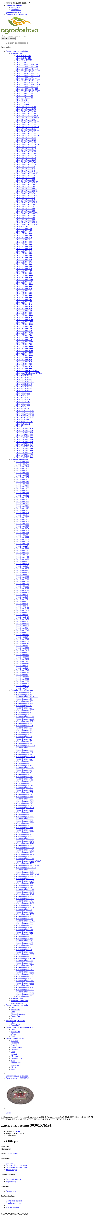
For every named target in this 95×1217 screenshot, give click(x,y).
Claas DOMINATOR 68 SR (27, 191)
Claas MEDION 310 (24, 375)
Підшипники (16, 1047)
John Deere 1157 (22, 497)
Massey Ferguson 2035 (25, 710)
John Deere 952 (22, 628)
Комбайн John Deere (19, 459)
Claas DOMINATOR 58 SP (27, 182)
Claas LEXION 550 (24, 282)
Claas (13, 1007)
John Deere (15, 1009)
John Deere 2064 (22, 535)
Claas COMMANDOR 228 (27, 89)
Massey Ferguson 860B (25, 954)
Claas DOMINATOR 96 (25, 215)
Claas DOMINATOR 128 (26, 142)
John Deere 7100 (22, 577)
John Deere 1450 (22, 521)
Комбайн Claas (17, 53)
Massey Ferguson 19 (24, 706)
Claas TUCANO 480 (24, 448)
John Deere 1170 (22, 508)
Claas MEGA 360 (23, 406)
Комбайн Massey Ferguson (22, 690)
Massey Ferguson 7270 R (26, 876)
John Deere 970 (22, 666)
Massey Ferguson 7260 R (26, 868)
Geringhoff (15, 1025)
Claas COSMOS (22, 104)
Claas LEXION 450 (24, 249)
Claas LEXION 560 (24, 286)
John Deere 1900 (22, 526)
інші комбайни (17, 1003)
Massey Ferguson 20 (24, 708)
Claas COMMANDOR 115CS (28, 80)
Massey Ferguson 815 (24, 930)
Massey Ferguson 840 (24, 941)
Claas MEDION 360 (24, 388)
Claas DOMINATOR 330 (26, 160)
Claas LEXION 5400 (24, 280)
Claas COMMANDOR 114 (27, 73)
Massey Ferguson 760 (24, 912)
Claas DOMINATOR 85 (25, 206)
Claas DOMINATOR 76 (25, 193)
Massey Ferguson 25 (24, 734)
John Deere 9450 (22, 617)
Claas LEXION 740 (24, 328)
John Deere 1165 (22, 501)
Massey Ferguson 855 (24, 947)
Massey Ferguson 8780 (25, 965)
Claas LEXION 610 (24, 304)
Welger (13, 1034)
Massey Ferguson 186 (24, 701)
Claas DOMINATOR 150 (26, 151)
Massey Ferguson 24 (24, 730)
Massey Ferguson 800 (24, 923)
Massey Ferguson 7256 (25, 859)
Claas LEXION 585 (24, 295)
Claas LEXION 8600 (24, 348)
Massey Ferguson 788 (24, 919)
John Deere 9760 (22, 670)
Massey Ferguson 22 (24, 723)
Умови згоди (11, 1170)
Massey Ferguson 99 (24, 996)
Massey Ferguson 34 (24, 763)
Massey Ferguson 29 (24, 743)
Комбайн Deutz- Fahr (19, 1001)
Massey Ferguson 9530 (25, 972)
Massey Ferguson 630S (25, 823)
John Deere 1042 (22, 466)
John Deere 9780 (22, 672)
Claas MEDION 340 (24, 384)
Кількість (5, 1146)
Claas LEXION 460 (24, 253)
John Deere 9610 (22, 650)
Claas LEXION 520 (24, 271)
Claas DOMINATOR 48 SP (27, 173)
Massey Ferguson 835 (24, 938)
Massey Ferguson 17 (24, 699)
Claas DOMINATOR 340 (26, 162)
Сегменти (15, 1049)
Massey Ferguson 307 (24, 752)
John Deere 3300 (22, 553)
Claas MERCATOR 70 (25, 415)
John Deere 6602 (22, 570)
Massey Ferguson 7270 (25, 872)
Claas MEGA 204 (23, 397)
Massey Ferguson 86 (24, 950)
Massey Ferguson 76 (24, 910)
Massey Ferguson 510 (24, 794)
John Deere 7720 (22, 586)
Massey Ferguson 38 (24, 770)
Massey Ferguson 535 (24, 810)
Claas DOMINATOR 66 (25, 184)
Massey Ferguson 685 (24, 830)
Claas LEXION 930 (24, 360)
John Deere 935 (22, 601)
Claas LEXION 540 (24, 277)
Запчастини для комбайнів (17, 51)
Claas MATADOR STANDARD (29, 373)
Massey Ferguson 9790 (25, 990)
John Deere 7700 (22, 584)
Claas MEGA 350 (23, 404)
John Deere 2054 (22, 528)
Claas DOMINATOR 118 (26, 138)
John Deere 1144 (22, 490)
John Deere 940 (22, 606)
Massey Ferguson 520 (24, 799)
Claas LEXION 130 (24, 229)
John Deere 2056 (22, 530)
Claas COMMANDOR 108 (27, 67)
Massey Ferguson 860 (24, 952)
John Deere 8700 (22, 590)
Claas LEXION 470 (24, 260)
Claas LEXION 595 (24, 300)
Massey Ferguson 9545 (25, 976)
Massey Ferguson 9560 (25, 981)
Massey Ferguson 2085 (25, 719)
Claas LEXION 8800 (24, 353)
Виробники (11, 1191)
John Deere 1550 (22, 524)
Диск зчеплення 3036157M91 (18, 1078)
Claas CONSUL (22, 100)
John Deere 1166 (22, 504)
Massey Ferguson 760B (25, 914)
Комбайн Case (17, 998)
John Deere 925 (22, 595)
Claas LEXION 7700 (24, 342)
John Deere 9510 (22, 626)
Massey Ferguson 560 (24, 812)
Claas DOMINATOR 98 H (26, 220)
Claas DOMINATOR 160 (26, 153)
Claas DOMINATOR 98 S (26, 222)
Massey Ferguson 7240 (25, 841)
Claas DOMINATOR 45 (25, 169)
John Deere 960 (22, 646)
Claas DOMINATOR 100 (26, 107)
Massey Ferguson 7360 (25, 896)
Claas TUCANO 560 (24, 453)
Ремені (14, 1045)
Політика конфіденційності (17, 1167)
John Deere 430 (22, 555)
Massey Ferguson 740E (25, 903)
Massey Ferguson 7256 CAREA (28, 861)
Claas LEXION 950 (24, 362)
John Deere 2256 (22, 541)
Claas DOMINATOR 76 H (26, 195)
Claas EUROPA (22, 226)
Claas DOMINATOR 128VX (27, 144)
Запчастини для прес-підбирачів (19, 1027)
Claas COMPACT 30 (24, 98)
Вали (13, 1069)
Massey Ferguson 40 (24, 772)
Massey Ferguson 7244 (25, 845)
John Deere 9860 (22, 677)
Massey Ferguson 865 (24, 961)
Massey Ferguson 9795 (25, 992)
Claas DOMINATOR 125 (26, 140)
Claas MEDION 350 (24, 386)
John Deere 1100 (22, 486)
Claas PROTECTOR (24, 422)
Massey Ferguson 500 (24, 788)
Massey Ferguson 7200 (25, 836)
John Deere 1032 (22, 464)
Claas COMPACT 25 (24, 96)
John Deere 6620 (22, 572)
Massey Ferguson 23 (24, 728)
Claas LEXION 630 (24, 308)
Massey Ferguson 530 (24, 805)
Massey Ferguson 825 (24, 934)
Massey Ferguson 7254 (25, 856)
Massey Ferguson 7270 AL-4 (27, 874)
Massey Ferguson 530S (25, 808)
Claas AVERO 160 (23, 56)
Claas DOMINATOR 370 (26, 164)
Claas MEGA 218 (23, 402)
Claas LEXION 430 (24, 244)
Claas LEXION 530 (24, 273)
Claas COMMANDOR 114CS (28, 76)
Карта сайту (11, 1181)
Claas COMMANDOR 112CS (28, 71)
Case (13, 1012)
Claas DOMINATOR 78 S (26, 202)
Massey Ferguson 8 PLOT (26, 921)
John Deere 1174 (22, 510)
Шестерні (15, 1056)
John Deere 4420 (22, 559)
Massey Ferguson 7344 (25, 890)
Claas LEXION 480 (24, 264)
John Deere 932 (22, 599)
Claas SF (19, 426)
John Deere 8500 (22, 588)
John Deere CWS (23, 688)
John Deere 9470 (22, 619)
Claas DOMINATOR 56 (25, 178)
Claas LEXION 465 (24, 255)
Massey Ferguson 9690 (25, 985)
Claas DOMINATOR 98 (25, 218)
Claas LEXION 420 (24, 242)
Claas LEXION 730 (24, 326)
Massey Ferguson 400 (24, 774)
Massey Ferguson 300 (24, 750)
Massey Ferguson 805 (24, 925)
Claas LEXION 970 (24, 366)
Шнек (13, 1067)
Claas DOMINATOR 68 (25, 186)
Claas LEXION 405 (24, 235)
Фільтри (14, 1041)
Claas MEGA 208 (23, 399)
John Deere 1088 (22, 484)
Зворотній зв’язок (13, 1179)
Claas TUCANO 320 (24, 428)
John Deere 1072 (22, 477)
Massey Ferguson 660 (24, 825)
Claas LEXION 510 (24, 269)
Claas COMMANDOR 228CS (28, 91)
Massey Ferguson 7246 (25, 850)
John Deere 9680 (22, 663)
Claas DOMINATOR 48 (25, 171)
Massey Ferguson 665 (24, 828)
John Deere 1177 (22, 515)
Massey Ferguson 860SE (25, 958)
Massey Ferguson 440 (24, 783)
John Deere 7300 (22, 579)
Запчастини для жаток (15, 1021)
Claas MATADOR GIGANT (27, 371)
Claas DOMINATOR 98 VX (27, 224)
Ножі (13, 1052)
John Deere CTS (22, 686)
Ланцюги (15, 1043)
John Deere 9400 (22, 608)
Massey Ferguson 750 (24, 905)
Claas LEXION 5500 (24, 284)
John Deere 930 (22, 597)
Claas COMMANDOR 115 (27, 78)
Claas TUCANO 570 (24, 455)
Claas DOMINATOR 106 (26, 111)
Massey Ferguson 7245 (25, 848)
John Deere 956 (22, 637)
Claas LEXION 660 (24, 313)
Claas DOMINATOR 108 (26, 113)
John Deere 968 (22, 661)
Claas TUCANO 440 (24, 439)
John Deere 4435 (22, 564)
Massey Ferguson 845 (24, 943)
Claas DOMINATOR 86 (25, 209)
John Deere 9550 (22, 635)
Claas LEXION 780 (24, 344)
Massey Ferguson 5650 (25, 816)
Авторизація (16, 10)
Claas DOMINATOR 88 (25, 211)
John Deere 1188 (22, 519)
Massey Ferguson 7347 (25, 894)
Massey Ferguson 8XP (25, 967)
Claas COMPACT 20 (24, 93)
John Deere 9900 (22, 679)
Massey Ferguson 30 (24, 748)
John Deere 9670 (22, 659)
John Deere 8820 (22, 592)
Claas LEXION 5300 (24, 275)
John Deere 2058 (22, 533)
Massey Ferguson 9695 (25, 987)
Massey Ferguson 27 (24, 739)
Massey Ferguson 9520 (25, 970)
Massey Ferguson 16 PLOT (27, 697)
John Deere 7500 (22, 581)
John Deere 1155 (22, 493)
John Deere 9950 (22, 683)
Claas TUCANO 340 (24, 433)
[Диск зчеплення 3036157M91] (20, 1109)
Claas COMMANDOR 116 (27, 82)
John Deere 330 (22, 550)
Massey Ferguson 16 (24, 694)
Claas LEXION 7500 (24, 333)
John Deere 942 (22, 612)
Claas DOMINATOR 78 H (26, 200)
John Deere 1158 (22, 499)
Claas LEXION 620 (24, 306)
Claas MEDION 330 (24, 379)
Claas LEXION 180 (24, 231)
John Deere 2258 (22, 544)
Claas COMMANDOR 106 (27, 64)
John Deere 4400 (22, 557)
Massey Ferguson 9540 (25, 974)
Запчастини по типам (15, 1038)
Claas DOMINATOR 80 (25, 204)
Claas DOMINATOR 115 (26, 129)
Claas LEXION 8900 (24, 355)
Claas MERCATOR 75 (25, 417)
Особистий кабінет (14, 1201)
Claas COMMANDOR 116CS (28, 84)
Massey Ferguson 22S (24, 726)
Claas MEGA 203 (23, 395)
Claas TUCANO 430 (24, 437)
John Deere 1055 (22, 470)
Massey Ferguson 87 (24, 963)
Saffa (18, 1131)
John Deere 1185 (22, 517)
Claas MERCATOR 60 (25, 413)
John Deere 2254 (22, 539)
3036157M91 (12, 1153)
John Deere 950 (22, 621)
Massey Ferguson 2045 (25, 712)
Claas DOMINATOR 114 (26, 124)
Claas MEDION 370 (24, 391)
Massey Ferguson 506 (24, 790)
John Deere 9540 (22, 630)
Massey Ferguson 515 (24, 797)
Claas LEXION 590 (24, 297)
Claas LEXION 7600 (24, 337)
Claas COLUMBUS (24, 60)
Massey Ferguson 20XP (25, 721)
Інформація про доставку (16, 1165)
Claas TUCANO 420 (24, 435)
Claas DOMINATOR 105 (26, 109)
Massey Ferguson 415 (24, 779)
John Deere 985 (22, 675)
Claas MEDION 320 (24, 377)
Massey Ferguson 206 (24, 714)
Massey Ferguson (18, 1014)
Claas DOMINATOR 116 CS (27, 135)
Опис (8, 1113)
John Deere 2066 (22, 537)
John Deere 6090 (22, 568)
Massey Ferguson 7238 (25, 839)
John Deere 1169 (22, 506)
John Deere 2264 (22, 546)
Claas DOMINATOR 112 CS (27, 122)
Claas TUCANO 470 (24, 446)
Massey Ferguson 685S (25, 832)
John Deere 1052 (22, 468)
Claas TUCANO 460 (24, 444)
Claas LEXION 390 (24, 233)
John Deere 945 (22, 615)
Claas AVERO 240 (23, 58)
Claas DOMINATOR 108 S (27, 115)
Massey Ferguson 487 (24, 785)
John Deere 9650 (22, 655)
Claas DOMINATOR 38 (25, 167)
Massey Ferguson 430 (24, 781)
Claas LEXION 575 (24, 291)
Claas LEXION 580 (24, 293)
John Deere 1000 (22, 462)
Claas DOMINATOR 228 (26, 155)
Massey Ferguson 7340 (25, 887)
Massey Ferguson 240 (24, 732)
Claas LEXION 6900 (24, 324)
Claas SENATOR (23, 424)
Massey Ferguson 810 (24, 927)
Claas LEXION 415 (24, 240)
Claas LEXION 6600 (24, 315)
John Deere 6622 (22, 575)
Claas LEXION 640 (24, 311)
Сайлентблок (16, 1058)
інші (12, 1018)
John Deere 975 (22, 668)
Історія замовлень (13, 1203)
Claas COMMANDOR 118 (27, 87)
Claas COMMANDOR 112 (27, 69)
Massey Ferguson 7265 (25, 870)
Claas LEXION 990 (24, 368)
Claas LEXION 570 (24, 289)
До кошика (6, 1149)
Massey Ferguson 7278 (25, 885)
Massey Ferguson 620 (24, 819)
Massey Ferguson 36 (24, 765)
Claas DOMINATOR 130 (26, 147)
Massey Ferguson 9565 (25, 983)
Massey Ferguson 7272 (25, 879)
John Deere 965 (22, 652)
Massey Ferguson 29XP (25, 745)
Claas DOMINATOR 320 (26, 158)
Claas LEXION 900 (24, 357)
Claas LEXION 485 (24, 266)
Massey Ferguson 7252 (25, 854)
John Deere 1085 (22, 482)
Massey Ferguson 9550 (25, 978)
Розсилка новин (12, 1207)
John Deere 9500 (22, 623)
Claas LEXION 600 (24, 302)
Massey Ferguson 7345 (25, 892)
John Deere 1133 (22, 488)
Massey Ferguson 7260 (25, 863)
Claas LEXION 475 (24, 262)
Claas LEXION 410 (24, 237)
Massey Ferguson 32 (24, 759)
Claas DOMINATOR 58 (25, 180)
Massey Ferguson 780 (24, 916)
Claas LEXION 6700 (24, 320)
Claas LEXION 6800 (24, 322)
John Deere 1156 (22, 495)
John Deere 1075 (22, 479)
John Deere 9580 (22, 643)
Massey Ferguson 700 (24, 834)
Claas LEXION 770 (24, 340)
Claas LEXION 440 (24, 246)
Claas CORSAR (22, 102)
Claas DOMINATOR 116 (26, 133)
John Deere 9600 (22, 648)
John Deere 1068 (22, 475)
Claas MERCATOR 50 (25, 411)
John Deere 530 (22, 566)
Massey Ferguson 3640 (25, 768)
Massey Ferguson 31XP (25, 757)
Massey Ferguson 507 (24, 792)
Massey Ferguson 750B (25, 907)
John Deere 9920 (22, 681)
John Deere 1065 (22, 473)
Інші (13, 1036)
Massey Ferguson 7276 (25, 883)
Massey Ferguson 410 (24, 777)
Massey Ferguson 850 (24, 945)
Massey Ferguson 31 (24, 754)
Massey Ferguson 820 (24, 932)
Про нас (9, 1163)
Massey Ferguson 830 (24, 936)
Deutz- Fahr (15, 1016)
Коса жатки (16, 1063)
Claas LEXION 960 (24, 364)
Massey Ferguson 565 (24, 814)
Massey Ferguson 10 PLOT (27, 692)
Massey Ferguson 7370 (25, 899)
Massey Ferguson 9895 (25, 994)
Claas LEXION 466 (24, 257)
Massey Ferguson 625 (24, 821)
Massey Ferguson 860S (25, 956)
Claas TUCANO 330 (24, 430)
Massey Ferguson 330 (24, 761)
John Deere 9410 (22, 610)
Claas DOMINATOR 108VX (27, 118)
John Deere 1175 (22, 513)
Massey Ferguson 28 (24, 741)
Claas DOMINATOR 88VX (27, 213)
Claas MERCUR (22, 419)
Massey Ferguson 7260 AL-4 (27, 865)
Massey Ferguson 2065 (25, 717)
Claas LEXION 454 (24, 251)
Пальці (14, 1054)
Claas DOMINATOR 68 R (26, 189)
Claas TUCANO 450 (24, 442)
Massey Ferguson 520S (25, 801)
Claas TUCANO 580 (24, 457)
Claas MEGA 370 (23, 408)
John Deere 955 (22, 632)
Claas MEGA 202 (23, 393)
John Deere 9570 (22, 641)
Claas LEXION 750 (24, 331)
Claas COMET (22, 62)
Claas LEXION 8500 (24, 346)
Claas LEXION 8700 (24, 351)
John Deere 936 (22, 604)
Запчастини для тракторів (17, 1005)
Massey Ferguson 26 (24, 737)
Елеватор (15, 1065)
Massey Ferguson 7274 (25, 881)
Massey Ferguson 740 (24, 901)
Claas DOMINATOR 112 (26, 120)
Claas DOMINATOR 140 (26, 149)
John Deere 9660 (22, 657)
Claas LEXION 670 (24, 317)
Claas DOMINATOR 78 (25, 198)
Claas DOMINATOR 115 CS (27, 131)
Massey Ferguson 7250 (25, 852)
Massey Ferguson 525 (24, 803)
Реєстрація (15, 7)
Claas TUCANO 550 (24, 450)
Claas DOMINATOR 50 (25, 175)
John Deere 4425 (22, 561)
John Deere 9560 (22, 639)
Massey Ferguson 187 (24, 703)
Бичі (13, 1060)
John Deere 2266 (22, 548)
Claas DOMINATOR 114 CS (27, 127)
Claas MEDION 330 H (25, 382)
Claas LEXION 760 (24, 335)
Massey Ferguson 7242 (25, 843)
